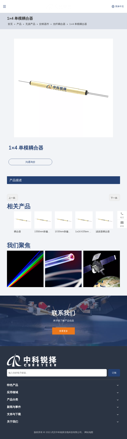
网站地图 (88, 432)
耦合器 (17, 231)
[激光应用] (25, 269)
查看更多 (63, 331)
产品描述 (15, 180)
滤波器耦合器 (103, 231)
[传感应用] (63, 269)
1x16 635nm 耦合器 (84, 231)
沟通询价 (30, 161)
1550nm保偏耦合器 (43, 231)
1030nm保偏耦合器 (63, 231)
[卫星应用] (101, 269)
